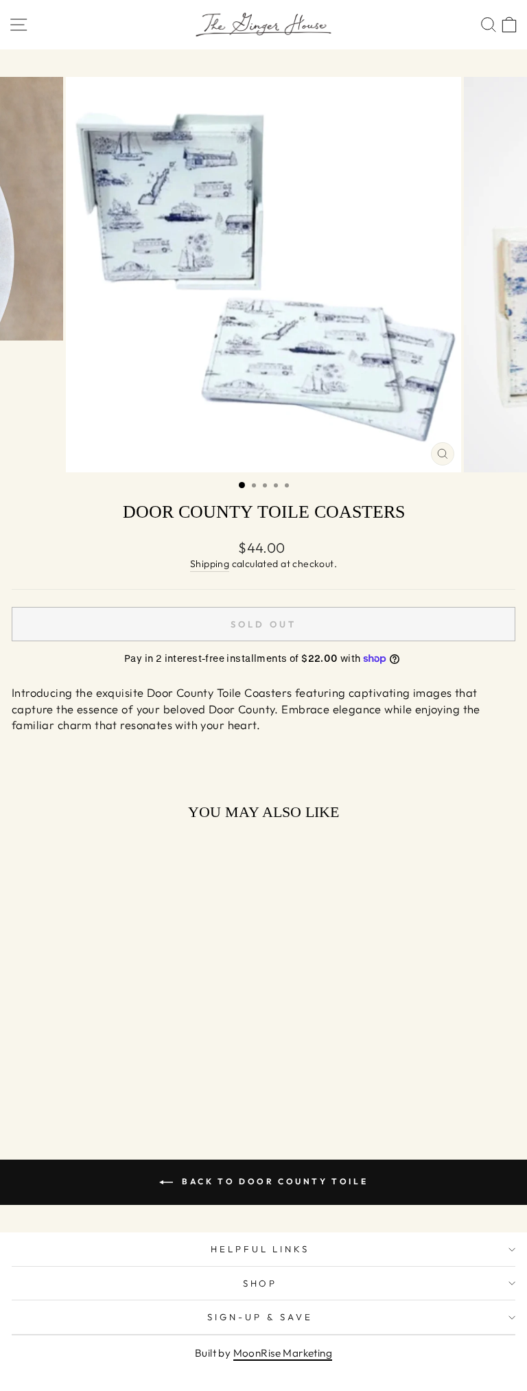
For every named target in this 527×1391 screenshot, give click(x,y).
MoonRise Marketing (282, 1352)
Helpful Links (260, 1248)
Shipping (209, 563)
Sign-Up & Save (260, 1316)
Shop (260, 1283)
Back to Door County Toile (273, 1181)
